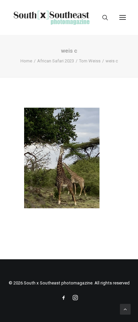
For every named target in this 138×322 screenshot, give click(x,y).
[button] (122, 17)
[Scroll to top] (125, 309)
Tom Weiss (89, 60)
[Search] (102, 17)
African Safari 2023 (55, 60)
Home (26, 60)
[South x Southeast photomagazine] (51, 17)
